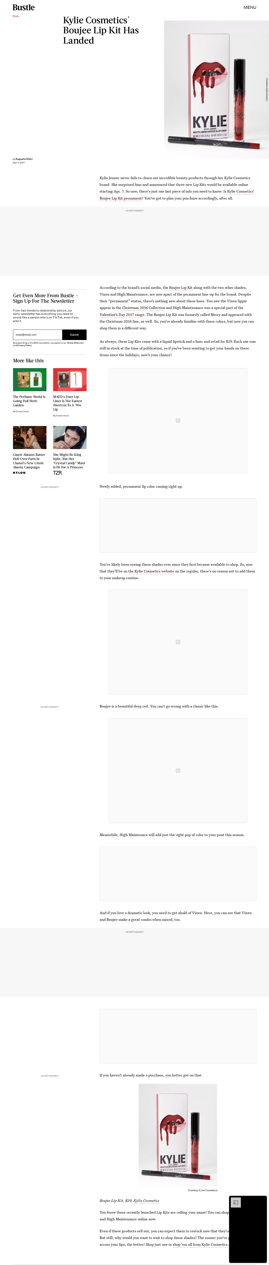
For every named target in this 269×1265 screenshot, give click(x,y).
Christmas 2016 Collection (143, 307)
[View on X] (178, 525)
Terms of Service (75, 342)
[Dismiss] (262, 1199)
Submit (74, 334)
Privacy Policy (24, 345)
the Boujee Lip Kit (178, 287)
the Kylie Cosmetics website (151, 571)
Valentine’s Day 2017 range (122, 314)
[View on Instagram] (178, 421)
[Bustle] (24, 7)
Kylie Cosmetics (146, 1200)
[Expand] (233, 1199)
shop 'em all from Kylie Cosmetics (200, 1244)
